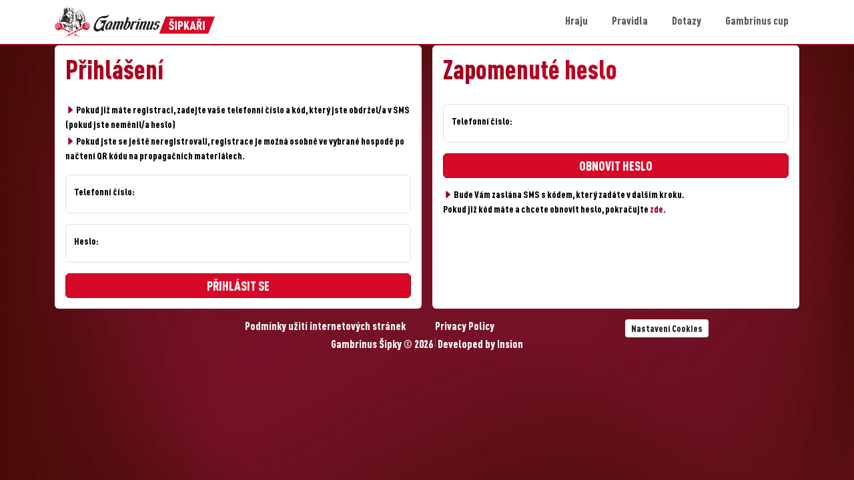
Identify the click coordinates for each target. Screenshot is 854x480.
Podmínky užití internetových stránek (325, 327)
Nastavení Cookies (667, 329)
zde (656, 210)
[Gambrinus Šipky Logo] (135, 22)
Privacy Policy (464, 327)
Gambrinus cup (757, 22)
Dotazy (686, 22)
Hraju (576, 22)
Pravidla (630, 22)
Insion (510, 345)
